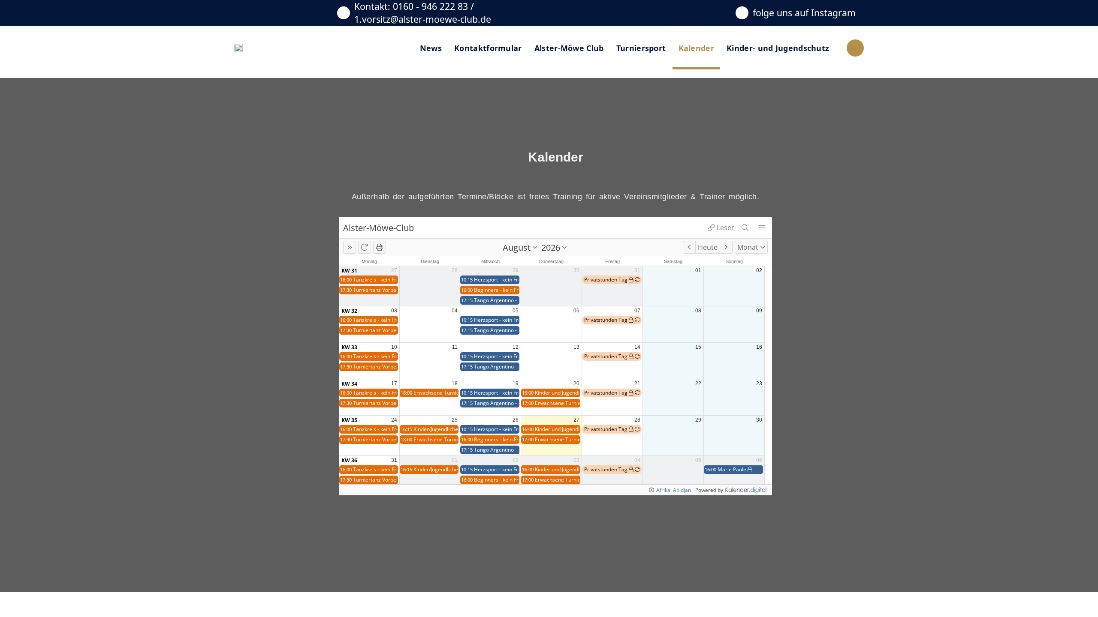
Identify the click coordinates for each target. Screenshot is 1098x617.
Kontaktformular (488, 48)
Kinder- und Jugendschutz (778, 48)
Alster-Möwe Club (569, 48)
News (431, 48)
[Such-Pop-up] (855, 48)
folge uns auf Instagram (804, 12)
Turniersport (641, 48)
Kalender (696, 48)
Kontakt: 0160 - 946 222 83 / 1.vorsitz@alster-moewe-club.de (422, 12)
